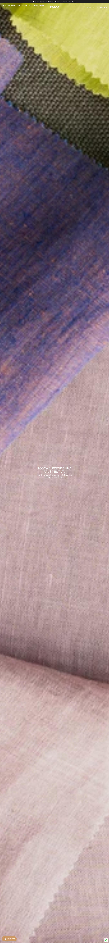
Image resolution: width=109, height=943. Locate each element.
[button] (88, 7)
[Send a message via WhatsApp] (106, 940)
